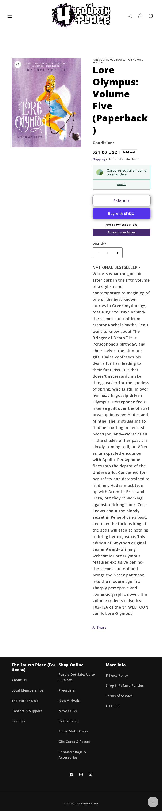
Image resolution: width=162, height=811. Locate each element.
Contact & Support (27, 711)
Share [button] (101, 627)
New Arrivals (69, 700)
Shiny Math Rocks (73, 731)
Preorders (67, 690)
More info (121, 184)
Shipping (99, 159)
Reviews (18, 721)
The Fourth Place (86, 803)
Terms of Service (119, 696)
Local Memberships (27, 690)
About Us (19, 680)
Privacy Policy (117, 675)
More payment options (121, 224)
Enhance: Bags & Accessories (72, 755)
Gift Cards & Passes (74, 741)
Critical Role (69, 721)
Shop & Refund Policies (125, 685)
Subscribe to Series (122, 232)
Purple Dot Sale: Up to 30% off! (77, 677)
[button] (10, 16)
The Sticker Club (25, 700)
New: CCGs (68, 711)
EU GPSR (113, 706)
